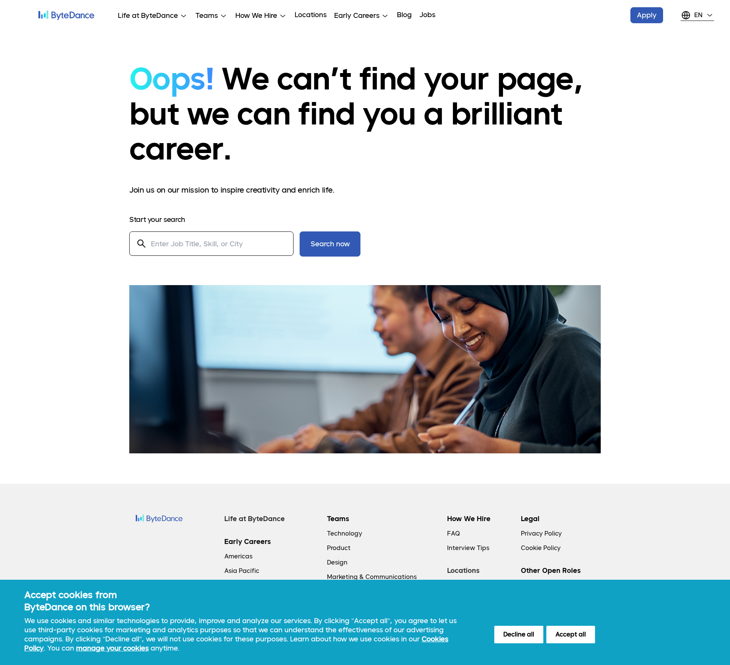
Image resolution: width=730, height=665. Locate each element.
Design (337, 562)
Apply (647, 15)
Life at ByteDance (254, 519)
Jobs (427, 15)
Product (339, 548)
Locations (311, 15)
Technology (344, 533)
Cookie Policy (541, 548)
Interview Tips (468, 548)
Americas (238, 556)
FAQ (453, 533)
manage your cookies (112, 648)
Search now (330, 244)
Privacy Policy (541, 533)
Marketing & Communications (372, 576)
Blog (404, 15)
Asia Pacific (241, 570)
